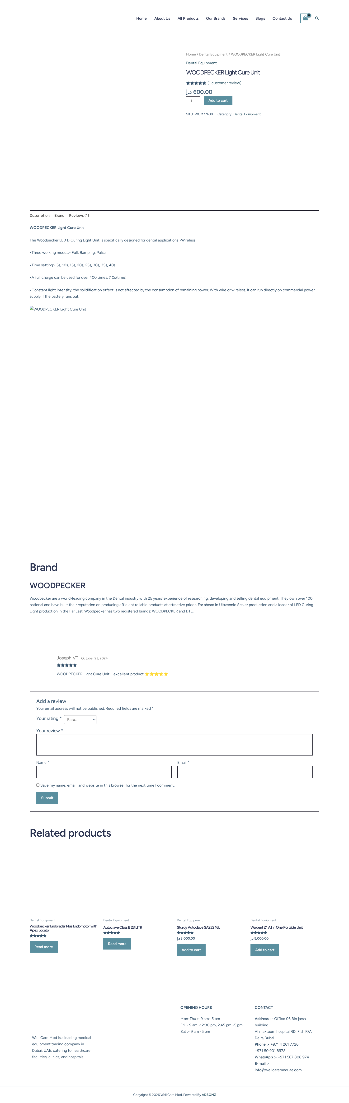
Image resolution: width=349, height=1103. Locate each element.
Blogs (260, 18)
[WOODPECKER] (204, 142)
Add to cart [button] (191, 950)
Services (240, 18)
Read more (43, 947)
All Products (188, 18)
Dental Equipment (213, 54)
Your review (49, 730)
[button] (317, 18)
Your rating (49, 718)
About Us (162, 18)
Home (141, 18)
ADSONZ (209, 1095)
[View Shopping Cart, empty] (305, 18)
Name (42, 762)
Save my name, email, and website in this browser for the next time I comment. (107, 785)
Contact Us (282, 18)
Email (183, 762)
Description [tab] (40, 215)
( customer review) (224, 83)
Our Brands (215, 18)
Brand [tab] (59, 215)
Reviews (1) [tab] (79, 215)
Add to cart (218, 100)
